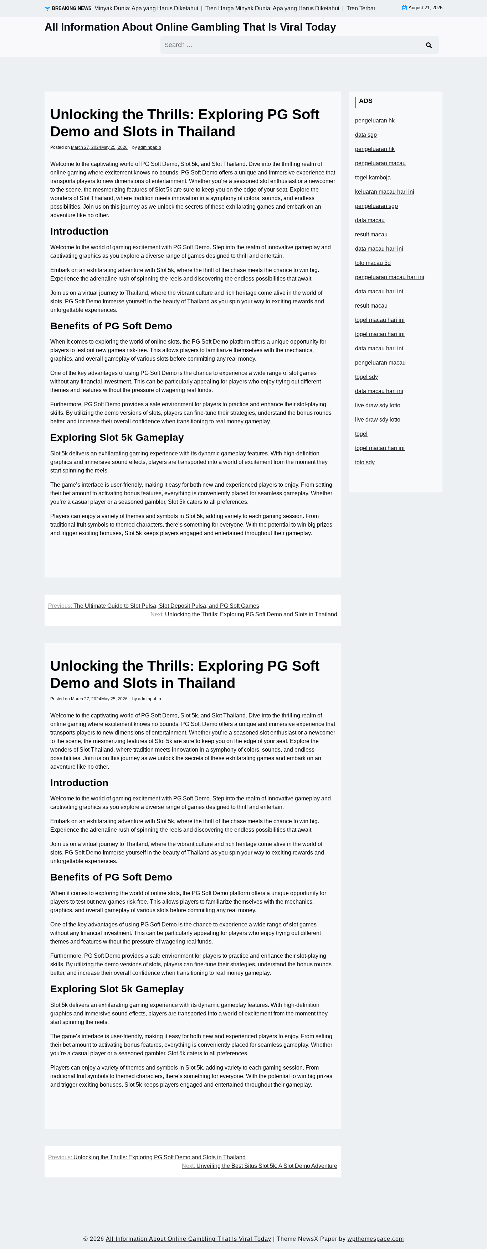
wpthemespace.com (376, 1239)
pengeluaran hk (375, 120)
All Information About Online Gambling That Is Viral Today (190, 27)
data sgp (366, 135)
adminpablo (149, 147)
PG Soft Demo (83, 301)
